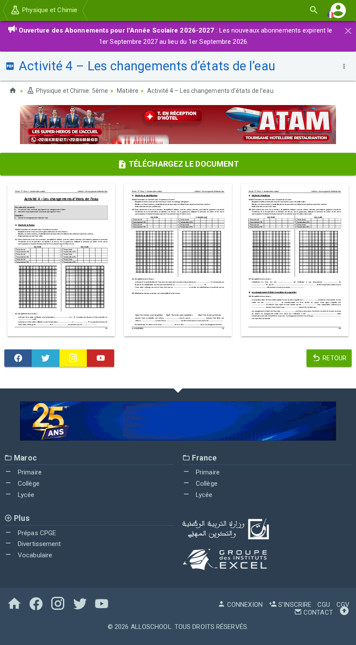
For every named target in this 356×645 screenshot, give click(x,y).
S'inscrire (294, 605)
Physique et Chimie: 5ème (71, 90)
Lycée (25, 495)
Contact (317, 612)
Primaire (29, 472)
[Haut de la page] (344, 612)
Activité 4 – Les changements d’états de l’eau (210, 90)
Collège (28, 483)
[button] (338, 10)
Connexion (244, 605)
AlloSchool (151, 627)
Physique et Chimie (48, 10)
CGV (342, 605)
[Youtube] (100, 358)
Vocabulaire (34, 555)
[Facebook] (18, 358)
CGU (323, 605)
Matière (127, 90)
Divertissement (38, 544)
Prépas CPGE (36, 533)
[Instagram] (73, 358)
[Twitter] (45, 358)
